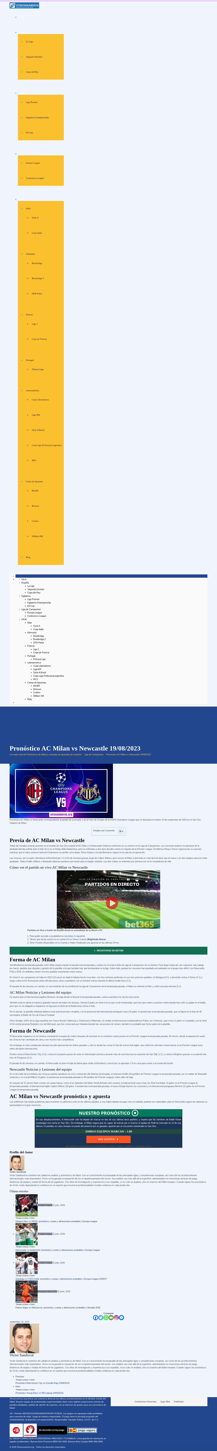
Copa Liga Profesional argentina (47, 445)
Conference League (35, 178)
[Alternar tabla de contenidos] (119, 831)
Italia (28, 208)
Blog (28, 557)
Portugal (30, 360)
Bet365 (35, 490)
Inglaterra (24, 93)
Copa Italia (37, 233)
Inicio (22, 17)
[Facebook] (95, 1317)
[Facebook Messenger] (121, 1317)
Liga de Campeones (29, 154)
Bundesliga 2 (38, 278)
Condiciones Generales (145, 1401)
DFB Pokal (37, 293)
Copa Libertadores (40, 399)
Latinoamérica (32, 390)
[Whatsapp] (105, 1317)
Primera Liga (38, 369)
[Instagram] (116, 1317)
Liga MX (36, 415)
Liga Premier (32, 102)
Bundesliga (37, 263)
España (23, 32)
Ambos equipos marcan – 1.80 (108, 1131)
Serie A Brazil (38, 430)
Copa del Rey (32, 72)
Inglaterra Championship (37, 117)
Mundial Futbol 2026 (47, 1291)
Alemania (30, 254)
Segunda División (34, 57)
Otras (22, 199)
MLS (34, 460)
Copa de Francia (39, 339)
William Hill (37, 536)
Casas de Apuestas (34, 481)
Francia (29, 314)
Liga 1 (35, 324)
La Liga (29, 41)
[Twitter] (100, 1317)
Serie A (35, 217)
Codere (35, 521)
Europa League (33, 163)
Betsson (35, 506)
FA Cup (29, 132)
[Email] (111, 1317)
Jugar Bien (165, 1401)
